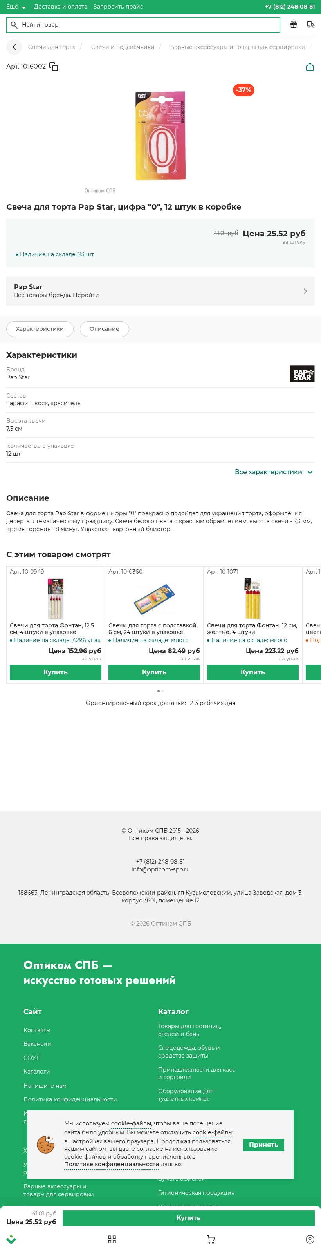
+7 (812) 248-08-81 (160, 861)
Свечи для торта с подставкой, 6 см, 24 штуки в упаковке (153, 629)
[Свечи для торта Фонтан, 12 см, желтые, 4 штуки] (252, 599)
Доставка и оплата (60, 6)
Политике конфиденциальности (111, 1164)
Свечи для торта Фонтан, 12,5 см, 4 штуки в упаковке (52, 629)
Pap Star (18, 377)
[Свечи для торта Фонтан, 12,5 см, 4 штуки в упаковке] (55, 599)
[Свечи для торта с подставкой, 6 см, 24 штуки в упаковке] (154, 599)
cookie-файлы (131, 1123)
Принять (263, 1144)
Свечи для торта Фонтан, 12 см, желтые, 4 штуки (252, 629)
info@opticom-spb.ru (161, 869)
